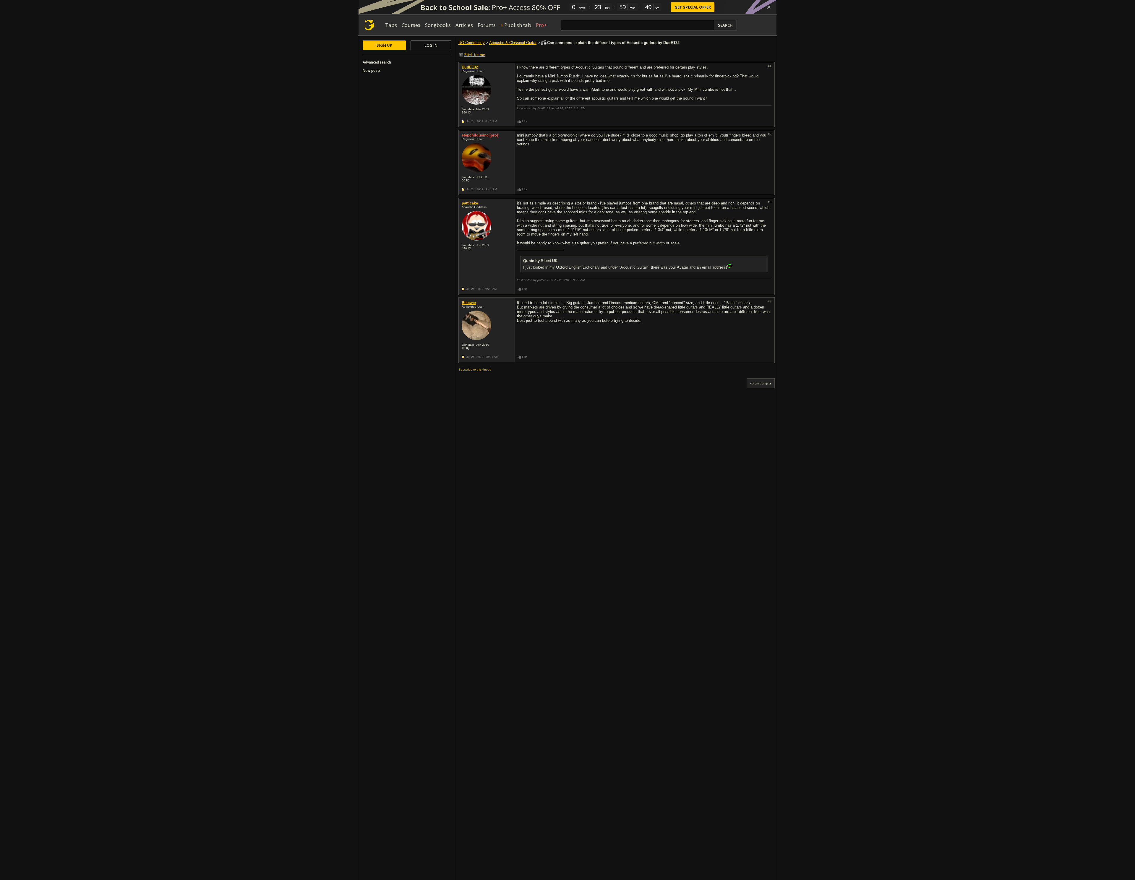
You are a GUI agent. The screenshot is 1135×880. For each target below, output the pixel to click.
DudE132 (470, 67)
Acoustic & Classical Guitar (512, 42)
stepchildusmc (475, 135)
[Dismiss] (769, 7)
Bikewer (469, 303)
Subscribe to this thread (475, 369)
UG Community (471, 42)
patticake (470, 203)
